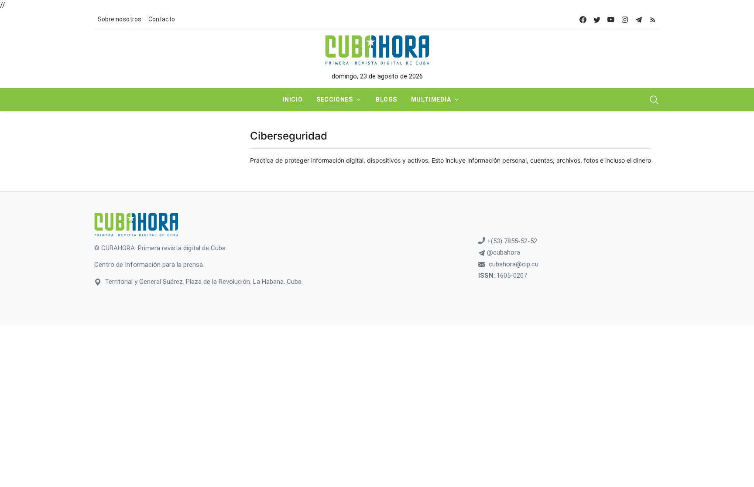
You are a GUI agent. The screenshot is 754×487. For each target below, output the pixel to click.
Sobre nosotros (119, 19)
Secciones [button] (334, 99)
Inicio (292, 99)
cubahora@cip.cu (513, 264)
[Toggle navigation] (654, 99)
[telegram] (639, 19)
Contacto (161, 19)
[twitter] (597, 19)
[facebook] (583, 19)
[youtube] (611, 19)
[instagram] (625, 19)
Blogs (386, 99)
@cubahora (502, 252)
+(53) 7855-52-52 (511, 241)
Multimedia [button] (431, 99)
